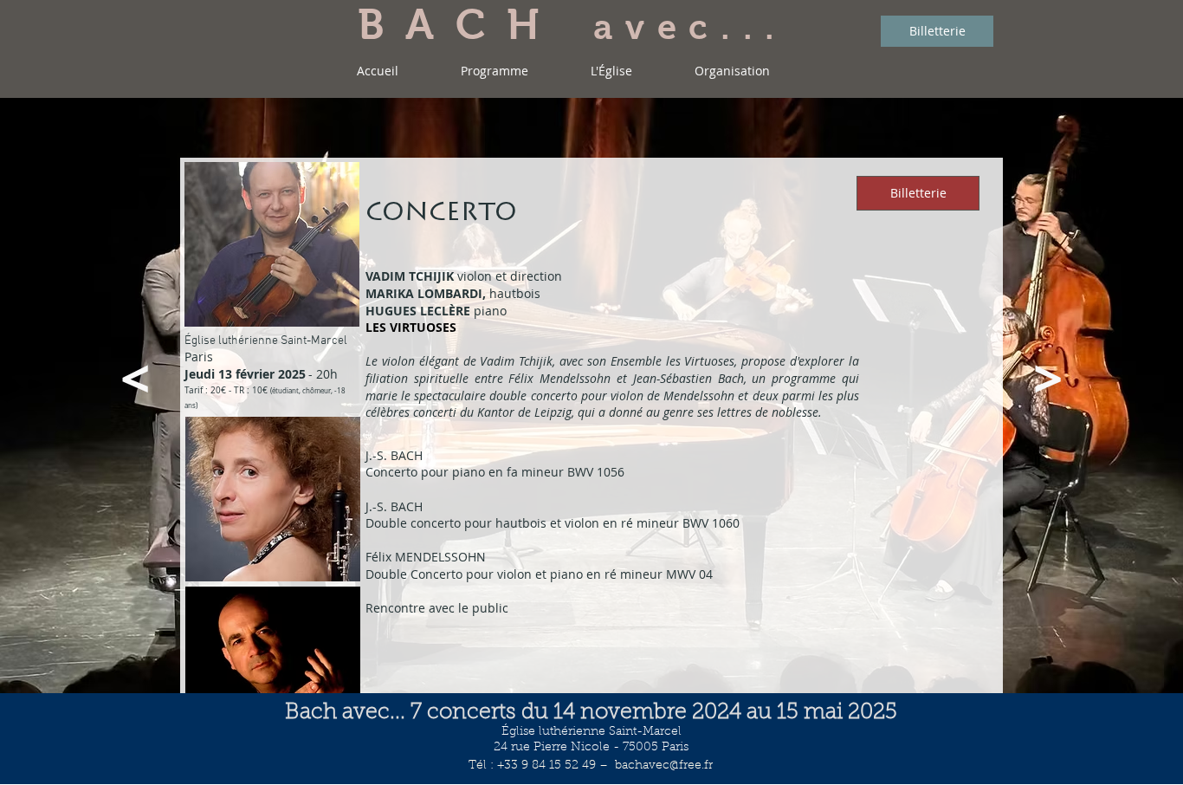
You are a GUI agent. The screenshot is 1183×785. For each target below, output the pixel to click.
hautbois (452, 293)
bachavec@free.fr (664, 766)
